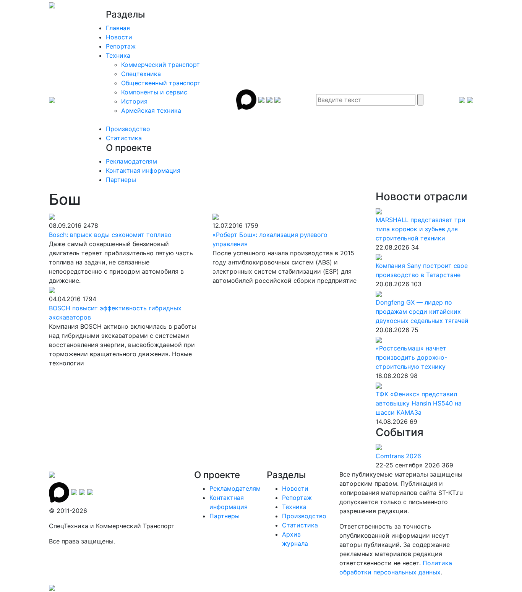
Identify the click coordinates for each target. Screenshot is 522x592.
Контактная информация (143, 170)
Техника (118, 55)
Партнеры (121, 179)
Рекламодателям (131, 161)
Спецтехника (141, 74)
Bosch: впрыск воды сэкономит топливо (110, 234)
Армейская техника (151, 110)
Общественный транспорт (161, 83)
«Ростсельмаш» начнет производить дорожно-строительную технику (411, 357)
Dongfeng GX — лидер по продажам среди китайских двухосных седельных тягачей (422, 311)
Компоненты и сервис (154, 92)
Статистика (124, 138)
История (134, 101)
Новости (119, 37)
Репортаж (121, 46)
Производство (128, 129)
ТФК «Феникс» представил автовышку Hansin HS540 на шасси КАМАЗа (419, 403)
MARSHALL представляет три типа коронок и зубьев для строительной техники (420, 229)
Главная (118, 28)
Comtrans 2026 (398, 456)
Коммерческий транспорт (160, 64)
